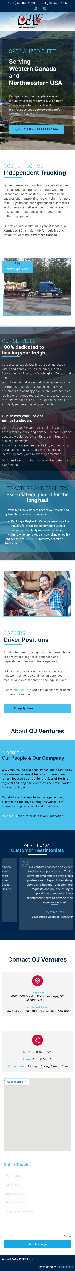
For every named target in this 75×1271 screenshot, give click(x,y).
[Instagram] (42, 8)
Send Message (37, 1244)
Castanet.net (65, 1267)
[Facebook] (33, 8)
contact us (32, 460)
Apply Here (25, 708)
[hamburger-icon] (67, 21)
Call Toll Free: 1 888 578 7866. (38, 129)
